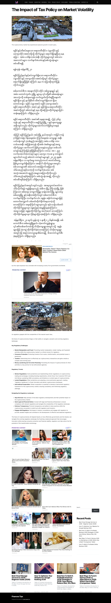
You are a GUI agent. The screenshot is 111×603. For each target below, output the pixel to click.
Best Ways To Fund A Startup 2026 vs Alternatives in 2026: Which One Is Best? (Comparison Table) (89, 540)
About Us (27, 6)
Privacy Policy (56, 2)
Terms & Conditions (74, 2)
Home (26, 2)
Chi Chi (58, 591)
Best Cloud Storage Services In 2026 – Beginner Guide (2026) (88, 523)
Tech (49, 2)
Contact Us (84, 2)
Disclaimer (64, 2)
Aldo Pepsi (14, 591)
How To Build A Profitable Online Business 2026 (88, 545)
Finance (31, 2)
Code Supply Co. (26, 599)
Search (78, 507)
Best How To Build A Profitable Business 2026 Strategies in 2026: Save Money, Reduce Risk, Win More (89, 533)
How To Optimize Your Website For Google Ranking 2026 (89, 527)
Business (44, 2)
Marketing (37, 2)
